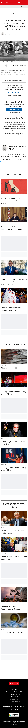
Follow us (16, 65)
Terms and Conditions (14, 694)
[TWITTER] (10, 149)
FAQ (14, 704)
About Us (14, 689)
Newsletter (24, 65)
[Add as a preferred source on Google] (14, 715)
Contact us (17, 134)
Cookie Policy (14, 699)
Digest (16, 13)
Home (10, 13)
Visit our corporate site (19, 722)
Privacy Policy (14, 696)
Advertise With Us (14, 701)
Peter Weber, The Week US (13, 33)
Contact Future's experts (14, 691)
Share (5, 65)
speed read (14, 17)
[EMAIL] (13, 149)
